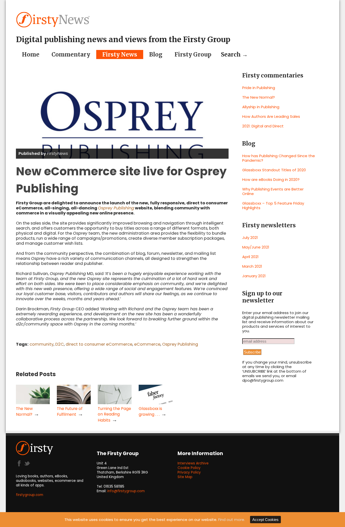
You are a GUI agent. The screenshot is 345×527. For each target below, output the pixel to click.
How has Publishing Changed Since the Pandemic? (278, 158)
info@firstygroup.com (126, 491)
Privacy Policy (189, 472)
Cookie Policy (189, 467)
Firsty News (119, 54)
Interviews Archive (193, 463)
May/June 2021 (255, 247)
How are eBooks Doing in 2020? (271, 179)
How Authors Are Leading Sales (271, 116)
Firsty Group (193, 54)
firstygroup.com (29, 494)
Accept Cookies (265, 519)
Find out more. (231, 519)
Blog (155, 54)
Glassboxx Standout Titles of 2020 (274, 170)
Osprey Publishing (116, 208)
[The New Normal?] (33, 402)
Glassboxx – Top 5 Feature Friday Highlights (273, 205)
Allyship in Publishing (260, 106)
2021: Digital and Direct (263, 126)
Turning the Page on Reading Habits (114, 414)
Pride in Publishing (258, 87)
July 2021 (250, 237)
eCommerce (147, 344)
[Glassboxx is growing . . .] (156, 402)
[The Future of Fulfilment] (74, 402)
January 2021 (254, 276)
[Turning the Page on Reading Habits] (115, 402)
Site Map (185, 477)
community (42, 344)
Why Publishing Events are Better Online (273, 191)
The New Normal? (258, 97)
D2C (59, 344)
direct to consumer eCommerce (99, 344)
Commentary (71, 54)
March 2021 (252, 266)
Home (30, 54)
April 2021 (250, 256)
